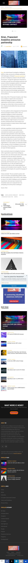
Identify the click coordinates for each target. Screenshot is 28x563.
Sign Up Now (14, 285)
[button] (14, 276)
